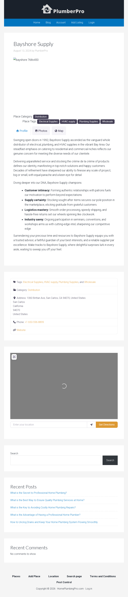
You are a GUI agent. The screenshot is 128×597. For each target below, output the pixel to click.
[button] (21, 85)
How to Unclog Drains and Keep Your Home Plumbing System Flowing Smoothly (54, 522)
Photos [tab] (42, 130)
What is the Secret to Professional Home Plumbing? (38, 492)
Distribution (41, 116)
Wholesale (107, 121)
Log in (89, 588)
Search (14, 453)
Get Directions (107, 424)
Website (21, 330)
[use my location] (91, 425)
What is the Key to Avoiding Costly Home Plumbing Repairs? (43, 507)
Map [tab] (60, 130)
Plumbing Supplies (88, 121)
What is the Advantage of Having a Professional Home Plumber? (45, 514)
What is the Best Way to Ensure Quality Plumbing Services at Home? (47, 500)
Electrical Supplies (48, 121)
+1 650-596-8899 (34, 322)
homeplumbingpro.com (64, 9)
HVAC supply (68, 121)
